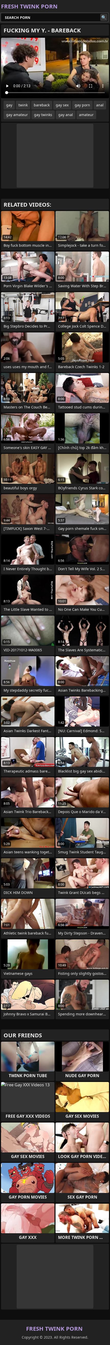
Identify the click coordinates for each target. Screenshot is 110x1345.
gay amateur (17, 114)
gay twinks (43, 114)
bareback (42, 105)
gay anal (65, 114)
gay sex (62, 105)
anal (100, 105)
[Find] (103, 17)
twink (23, 105)
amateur (86, 114)
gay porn (82, 105)
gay (9, 105)
